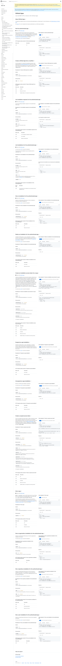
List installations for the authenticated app (25, 145)
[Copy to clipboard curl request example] (59, 37)
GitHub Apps (22, 30)
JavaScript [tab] (43, 37)
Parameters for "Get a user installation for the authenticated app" (25, 622)
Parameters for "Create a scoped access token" (23, 427)
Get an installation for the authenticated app (26, 196)
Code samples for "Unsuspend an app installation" (47, 383)
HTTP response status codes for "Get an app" (22, 518)
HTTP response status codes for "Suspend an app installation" (25, 368)
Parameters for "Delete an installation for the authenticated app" (25, 244)
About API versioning (41, 10)
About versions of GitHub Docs (26, 10)
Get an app (18, 491)
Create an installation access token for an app (26, 273)
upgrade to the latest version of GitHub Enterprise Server (37, 5)
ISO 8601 (20, 177)
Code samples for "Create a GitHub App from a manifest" (48, 63)
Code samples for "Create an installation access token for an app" (49, 277)
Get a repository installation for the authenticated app (28, 569)
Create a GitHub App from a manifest (24, 60)
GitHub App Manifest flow (25, 64)
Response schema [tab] (48, 47)
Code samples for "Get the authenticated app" (46, 32)
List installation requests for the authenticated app (27, 99)
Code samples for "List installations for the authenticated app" (49, 149)
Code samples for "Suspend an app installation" (46, 344)
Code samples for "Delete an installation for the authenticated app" (49, 236)
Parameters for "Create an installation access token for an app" (25, 291)
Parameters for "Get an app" (19, 504)
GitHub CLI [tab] (47, 37)
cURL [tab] (40, 37)
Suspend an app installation (22, 342)
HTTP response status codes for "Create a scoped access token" (25, 472)
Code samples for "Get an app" (43, 495)
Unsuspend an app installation (22, 381)
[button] (26, 319)
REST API (3, 5)
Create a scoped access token (22, 415)
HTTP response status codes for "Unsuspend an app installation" (26, 403)
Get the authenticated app (21, 28)
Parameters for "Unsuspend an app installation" (23, 387)
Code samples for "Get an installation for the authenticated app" (49, 200)
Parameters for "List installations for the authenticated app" (25, 154)
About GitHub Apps (20, 19)
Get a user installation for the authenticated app (27, 614)
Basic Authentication (30, 421)
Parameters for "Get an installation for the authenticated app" (25, 205)
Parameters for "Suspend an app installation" (22, 353)
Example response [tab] (42, 47)
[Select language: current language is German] (60, 1)
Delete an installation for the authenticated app (26, 234)
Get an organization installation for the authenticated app (29, 533)
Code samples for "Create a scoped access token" (47, 418)
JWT (21, 38)
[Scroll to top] (60, 664)
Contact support (18, 657)
